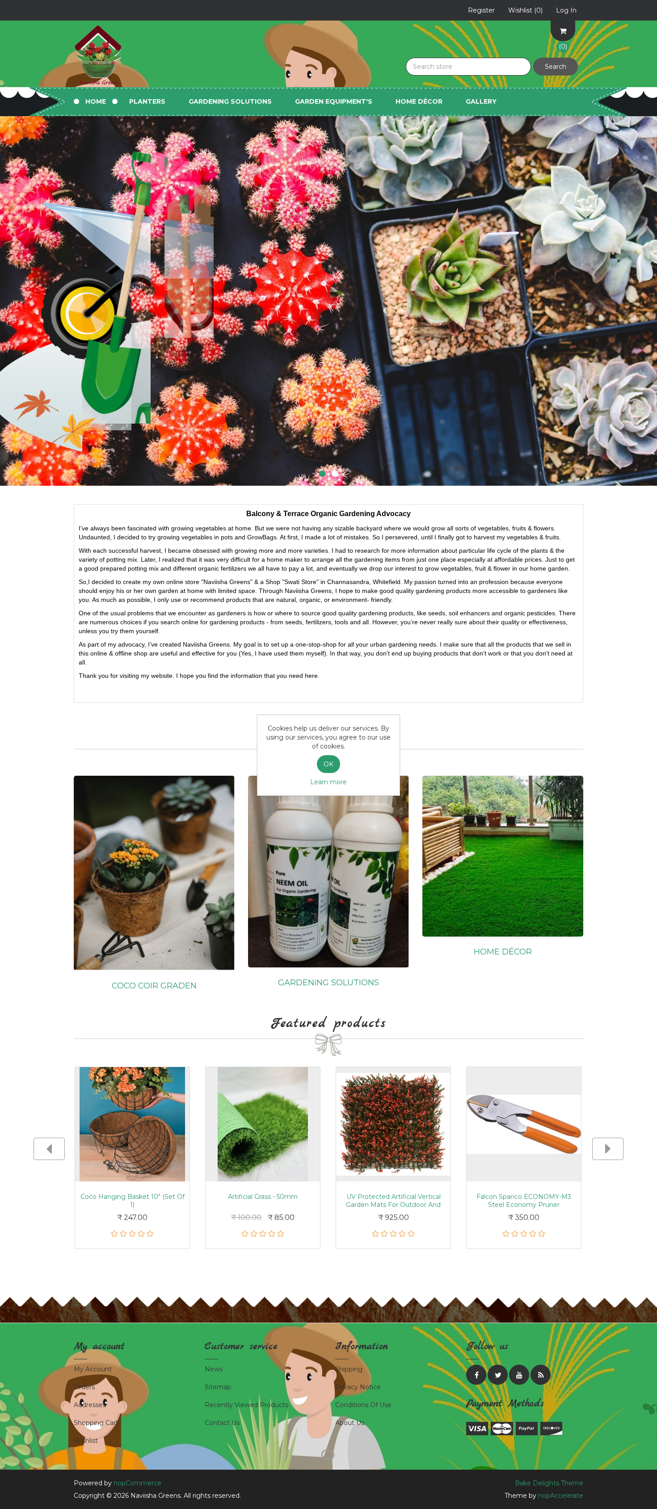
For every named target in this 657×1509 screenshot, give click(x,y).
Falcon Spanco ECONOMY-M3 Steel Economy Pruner (523, 1201)
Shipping (348, 1369)
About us (349, 1423)
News (214, 1369)
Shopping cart (96, 1423)
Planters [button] (147, 101)
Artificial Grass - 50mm (263, 1197)
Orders (84, 1387)
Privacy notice (358, 1387)
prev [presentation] (49, 1149)
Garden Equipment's (333, 101)
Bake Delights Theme (549, 1483)
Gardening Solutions (328, 983)
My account (93, 1369)
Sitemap (218, 1387)
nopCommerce (137, 1483)
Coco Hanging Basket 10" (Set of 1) (132, 1201)
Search (555, 67)
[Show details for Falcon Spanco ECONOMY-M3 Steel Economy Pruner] (524, 1124)
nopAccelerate (560, 1496)
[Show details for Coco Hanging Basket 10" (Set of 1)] (132, 1124)
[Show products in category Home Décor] (502, 855)
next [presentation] (607, 1149)
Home (95, 101)
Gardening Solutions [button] (230, 101)
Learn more (328, 782)
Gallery (481, 101)
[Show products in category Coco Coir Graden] (154, 873)
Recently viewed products (246, 1405)
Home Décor (419, 101)
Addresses (90, 1405)
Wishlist (86, 1441)
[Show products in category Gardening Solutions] (328, 871)
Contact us (222, 1423)
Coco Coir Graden (154, 986)
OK (328, 764)
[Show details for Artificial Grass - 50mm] (263, 1124)
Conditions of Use (363, 1405)
